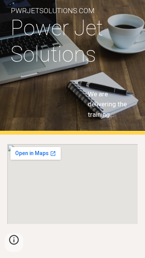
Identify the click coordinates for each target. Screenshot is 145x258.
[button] (14, 242)
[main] (72, 41)
